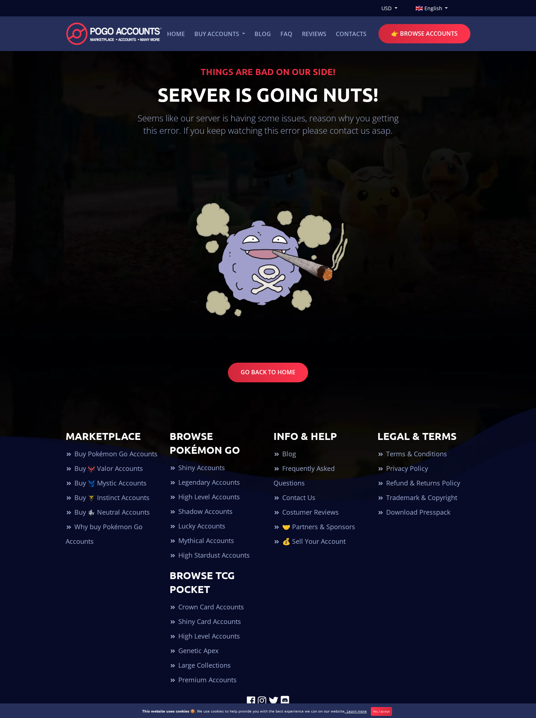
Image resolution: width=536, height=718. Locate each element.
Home (176, 34)
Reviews (314, 34)
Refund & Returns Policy (422, 483)
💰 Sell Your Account (313, 541)
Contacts (351, 34)
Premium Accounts (206, 679)
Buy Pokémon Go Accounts (115, 453)
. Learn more (356, 711)
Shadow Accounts (204, 511)
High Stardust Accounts (213, 555)
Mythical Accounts (205, 540)
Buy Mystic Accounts (110, 483)
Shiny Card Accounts (208, 621)
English (433, 8)
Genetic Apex (197, 650)
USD (387, 8)
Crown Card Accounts (210, 606)
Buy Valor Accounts (108, 468)
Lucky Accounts (200, 526)
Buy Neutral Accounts (111, 512)
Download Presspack (417, 512)
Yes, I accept (381, 711)
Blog (263, 34)
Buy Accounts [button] (217, 34)
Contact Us (297, 497)
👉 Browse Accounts (424, 34)
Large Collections (203, 665)
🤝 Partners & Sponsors (317, 526)
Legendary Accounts (208, 482)
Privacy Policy (406, 468)
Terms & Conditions (415, 453)
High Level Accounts (208, 496)
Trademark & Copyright (420, 497)
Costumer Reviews (309, 512)
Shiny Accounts (200, 467)
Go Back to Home (268, 372)
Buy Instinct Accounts (111, 497)
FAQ (286, 34)
